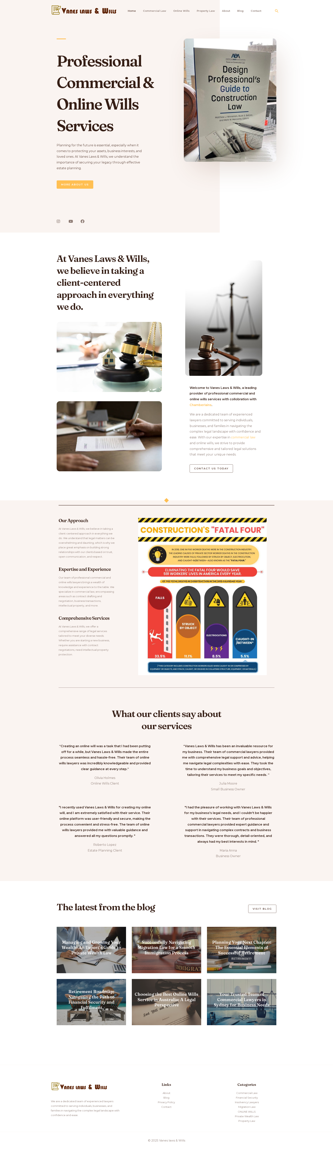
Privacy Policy (166, 1102)
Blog (240, 10)
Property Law (206, 10)
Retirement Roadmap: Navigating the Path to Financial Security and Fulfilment (91, 999)
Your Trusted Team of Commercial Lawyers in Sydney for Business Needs (242, 999)
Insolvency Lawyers (247, 1102)
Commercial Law (154, 10)
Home (132, 10)
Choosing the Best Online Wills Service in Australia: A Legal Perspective (166, 999)
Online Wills (181, 10)
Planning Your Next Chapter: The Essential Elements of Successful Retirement (241, 948)
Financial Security (247, 1097)
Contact (256, 10)
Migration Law (247, 1106)
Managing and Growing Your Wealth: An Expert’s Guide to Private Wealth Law (91, 948)
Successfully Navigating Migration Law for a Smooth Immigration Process (166, 948)
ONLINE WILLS (247, 1111)
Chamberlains (201, 405)
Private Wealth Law (247, 1116)
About (226, 10)
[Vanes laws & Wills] (84, 10)
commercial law (243, 437)
